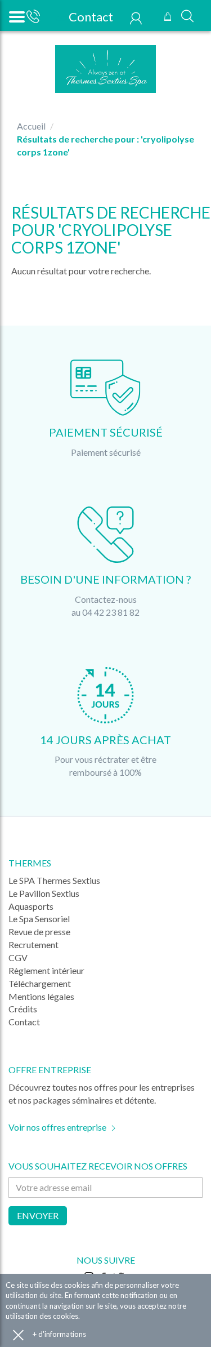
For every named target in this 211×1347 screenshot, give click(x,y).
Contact (89, 16)
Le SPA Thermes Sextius (54, 880)
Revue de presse (39, 931)
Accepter (18, 1334)
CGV (18, 957)
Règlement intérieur (46, 970)
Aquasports (30, 906)
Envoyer (38, 1215)
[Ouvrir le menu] (15, 15)
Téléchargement (39, 983)
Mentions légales (41, 996)
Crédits (22, 1008)
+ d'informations (59, 1334)
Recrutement (33, 944)
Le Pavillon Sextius (43, 893)
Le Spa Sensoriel (39, 918)
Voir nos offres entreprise (57, 1127)
